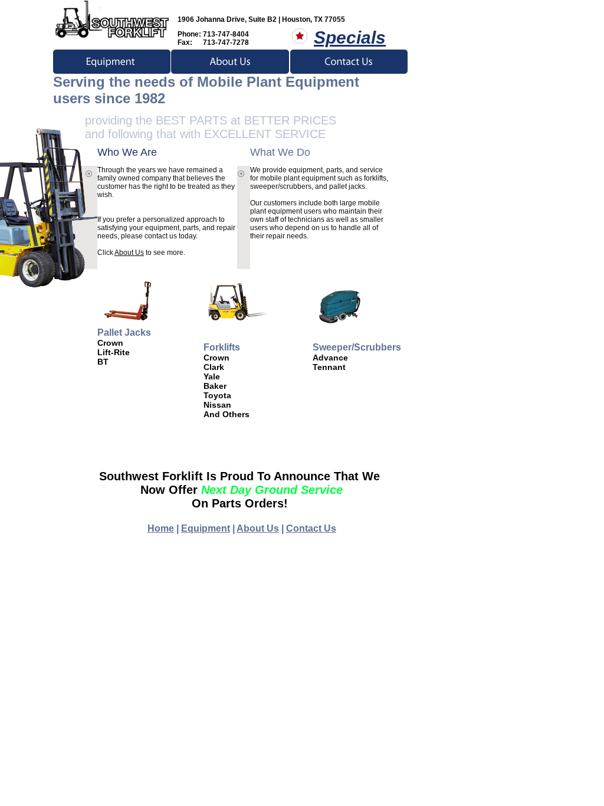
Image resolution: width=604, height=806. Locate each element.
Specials (350, 37)
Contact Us (311, 528)
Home (160, 528)
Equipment (205, 528)
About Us (129, 252)
